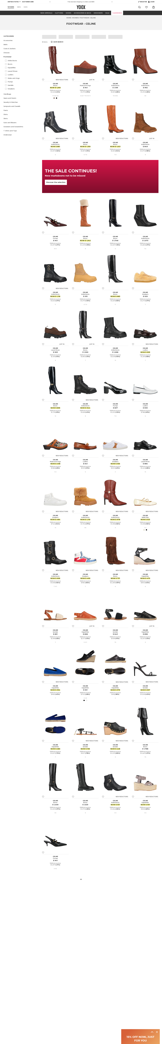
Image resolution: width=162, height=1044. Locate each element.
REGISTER (143, 2)
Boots (10, 64)
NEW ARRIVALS (46, 13)
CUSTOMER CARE (28, 2)
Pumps (10, 82)
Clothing (59, 13)
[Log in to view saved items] (146, 7)
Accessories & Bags (82, 13)
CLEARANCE (117, 13)
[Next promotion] (112, 1)
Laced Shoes (12, 71)
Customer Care (92, 2)
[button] (21, 40)
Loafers (10, 75)
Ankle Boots (12, 60)
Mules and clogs (14, 78)
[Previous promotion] (50, 1)
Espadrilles (12, 67)
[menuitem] (11, 7)
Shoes (68, 13)
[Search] (139, 7)
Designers (98, 13)
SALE (107, 13)
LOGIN (151, 2)
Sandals (10, 85)
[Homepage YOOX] (81, 7)
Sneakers (11, 89)
